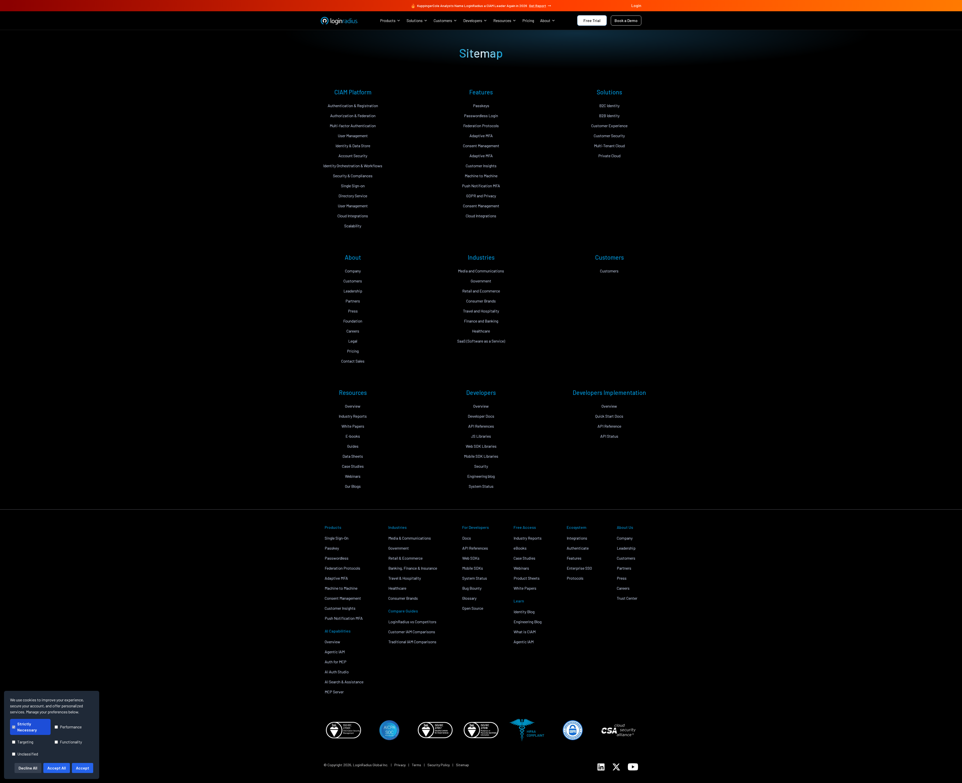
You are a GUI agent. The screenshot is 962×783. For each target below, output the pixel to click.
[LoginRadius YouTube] (633, 766)
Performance (71, 726)
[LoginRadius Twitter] (616, 767)
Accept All (56, 767)
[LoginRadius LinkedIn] (601, 767)
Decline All (28, 767)
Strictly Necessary (27, 726)
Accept (82, 767)
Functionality (71, 741)
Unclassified (27, 753)
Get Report (537, 6)
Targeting (25, 741)
